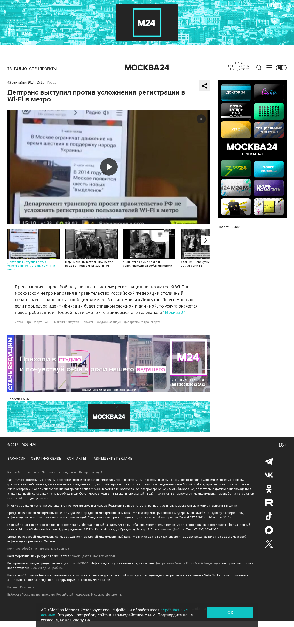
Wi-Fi (48, 322)
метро (19, 322)
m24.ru (19, 480)
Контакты (76, 458)
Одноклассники (269, 488)
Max (269, 530)
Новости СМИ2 (18, 399)
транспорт (34, 322)
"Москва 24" (175, 312)
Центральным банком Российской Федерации (187, 563)
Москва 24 (147, 67)
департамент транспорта (142, 322)
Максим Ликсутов (66, 322)
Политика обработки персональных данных (38, 548)
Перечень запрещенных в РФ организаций (72, 472)
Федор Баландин (109, 322)
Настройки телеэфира (23, 472)
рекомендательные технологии (92, 556)
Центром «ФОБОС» (76, 563)
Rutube (269, 502)
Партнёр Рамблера (20, 587)
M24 (32, 444)
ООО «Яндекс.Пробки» (46, 568)
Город (52, 82)
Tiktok (269, 516)
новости (88, 322)
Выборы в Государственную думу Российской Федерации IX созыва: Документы (64, 594)
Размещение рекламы (112, 458)
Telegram (269, 461)
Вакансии (16, 458)
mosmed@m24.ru (173, 529)
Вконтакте (269, 474)
